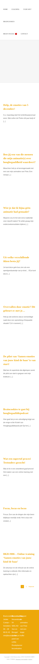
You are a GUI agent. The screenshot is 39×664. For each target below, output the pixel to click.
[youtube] (30, 620)
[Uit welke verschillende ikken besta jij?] (19, 243)
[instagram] (34, 616)
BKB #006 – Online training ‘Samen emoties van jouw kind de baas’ (18, 558)
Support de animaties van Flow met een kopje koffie (24, 625)
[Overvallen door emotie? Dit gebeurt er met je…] (19, 293)
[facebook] (30, 616)
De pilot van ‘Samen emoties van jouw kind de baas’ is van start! (19, 360)
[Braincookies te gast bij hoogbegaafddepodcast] (19, 395)
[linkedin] (34, 620)
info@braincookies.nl (11, 635)
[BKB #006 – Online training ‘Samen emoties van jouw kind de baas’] (19, 540)
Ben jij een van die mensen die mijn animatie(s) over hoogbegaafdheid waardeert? (19, 158)
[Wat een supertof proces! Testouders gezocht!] (19, 445)
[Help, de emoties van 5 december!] (19, 91)
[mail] (32, 624)
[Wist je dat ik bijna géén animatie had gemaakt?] (19, 194)
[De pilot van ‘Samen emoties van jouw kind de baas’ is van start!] (19, 342)
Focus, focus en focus (14, 508)
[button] (32, 34)
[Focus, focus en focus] (19, 494)
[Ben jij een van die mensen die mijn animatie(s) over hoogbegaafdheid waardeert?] (19, 140)
